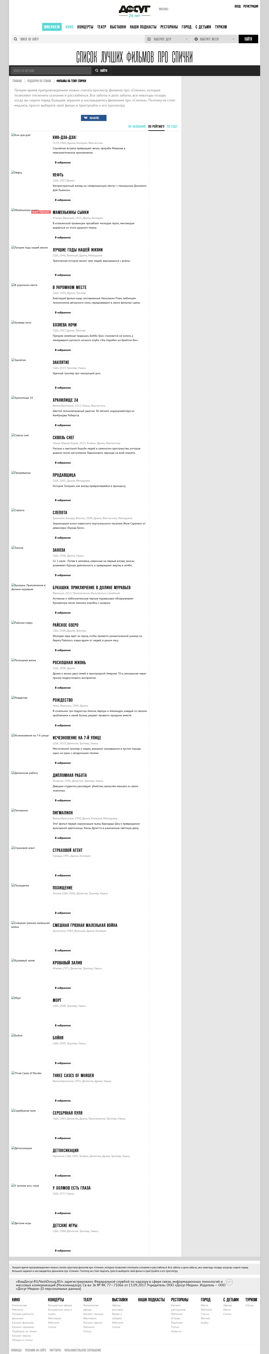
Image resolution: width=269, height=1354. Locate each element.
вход (238, 6)
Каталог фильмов (22, 1322)
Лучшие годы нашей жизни (78, 249)
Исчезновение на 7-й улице (77, 737)
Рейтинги (17, 1309)
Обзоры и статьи (22, 1340)
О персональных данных (61, 1288)
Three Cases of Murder (73, 1075)
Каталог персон (21, 1335)
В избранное (63, 162)
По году (172, 126)
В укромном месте (70, 287)
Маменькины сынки (71, 212)
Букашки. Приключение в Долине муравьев (92, 587)
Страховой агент (68, 850)
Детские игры (65, 1225)
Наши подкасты (143, 27)
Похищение (63, 887)
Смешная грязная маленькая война (85, 925)
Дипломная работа (70, 775)
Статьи (52, 1327)
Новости (176, 1331)
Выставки (118, 27)
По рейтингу (156, 126)
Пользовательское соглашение (82, 1350)
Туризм (221, 27)
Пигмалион (63, 812)
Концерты (85, 27)
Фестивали (54, 1318)
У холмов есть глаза (72, 1187)
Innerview (52, 26)
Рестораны (169, 27)
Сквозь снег (63, 437)
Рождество (63, 700)
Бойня (58, 1037)
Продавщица (64, 475)
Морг (57, 1000)
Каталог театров (93, 1314)
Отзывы (175, 1318)
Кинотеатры (19, 1305)
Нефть (58, 174)
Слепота (60, 512)
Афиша (227, 1305)
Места (204, 1305)
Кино (69, 27)
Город (187, 27)
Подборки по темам (24, 1331)
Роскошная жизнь (69, 662)
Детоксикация (66, 1150)
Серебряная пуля (68, 1112)
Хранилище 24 (65, 400)
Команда (16, 1350)
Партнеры (55, 1350)
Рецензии (177, 1322)
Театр (101, 27)
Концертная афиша (60, 1305)
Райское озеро (66, 625)
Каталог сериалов (23, 1327)
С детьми (203, 27)
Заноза (59, 550)
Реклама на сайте (35, 1350)
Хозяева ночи (65, 324)
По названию (137, 126)
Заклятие (61, 362)
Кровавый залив (67, 962)
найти (103, 70)
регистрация (250, 6)
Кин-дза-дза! (64, 137)
